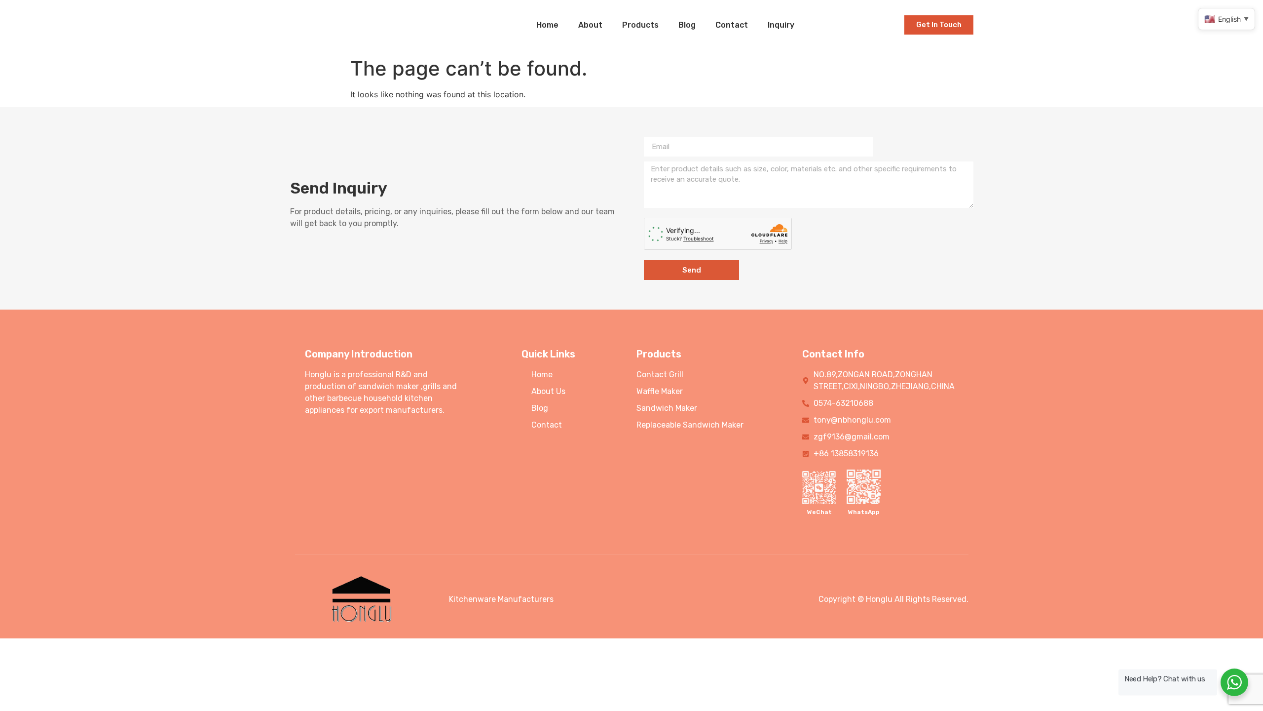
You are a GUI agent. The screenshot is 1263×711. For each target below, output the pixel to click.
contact (731, 25)
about (590, 25)
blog (687, 25)
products (640, 25)
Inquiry (781, 25)
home (547, 25)
